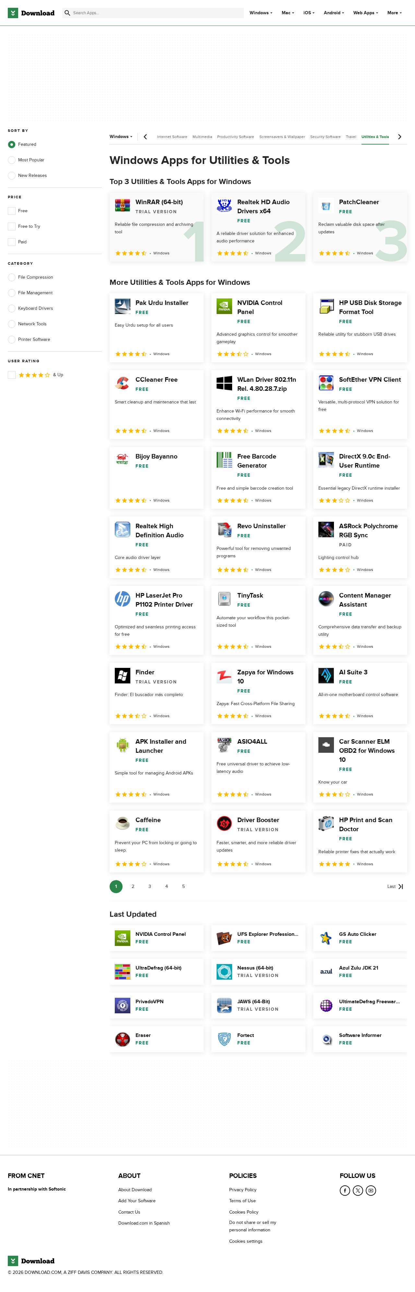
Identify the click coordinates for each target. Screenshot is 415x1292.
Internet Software (172, 136)
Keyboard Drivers (35, 308)
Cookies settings (246, 1241)
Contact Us (129, 1212)
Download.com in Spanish (144, 1223)
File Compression (35, 277)
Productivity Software (235, 136)
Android (332, 13)
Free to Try (29, 226)
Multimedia (202, 136)
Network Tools (32, 324)
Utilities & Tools (375, 136)
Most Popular (31, 160)
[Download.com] (31, 13)
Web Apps (363, 13)
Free (23, 211)
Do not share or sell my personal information (252, 1226)
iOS (307, 13)
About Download (135, 1190)
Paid (22, 242)
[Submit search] (67, 13)
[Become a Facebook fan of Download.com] (345, 1190)
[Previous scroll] (145, 137)
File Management (35, 293)
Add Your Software (137, 1201)
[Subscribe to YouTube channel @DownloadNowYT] (371, 1190)
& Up (58, 375)
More (392, 13)
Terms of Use (242, 1201)
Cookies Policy (243, 1212)
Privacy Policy (242, 1190)
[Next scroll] (399, 137)
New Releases (32, 175)
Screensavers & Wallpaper (282, 136)
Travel (351, 136)
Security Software (325, 136)
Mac (286, 13)
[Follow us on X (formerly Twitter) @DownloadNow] (358, 1190)
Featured (27, 144)
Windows (259, 13)
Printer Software (34, 339)
